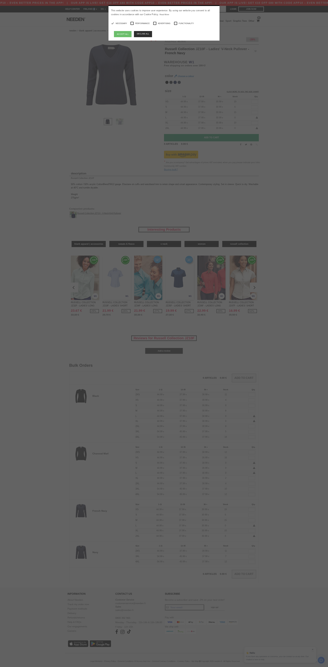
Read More (164, 14)
